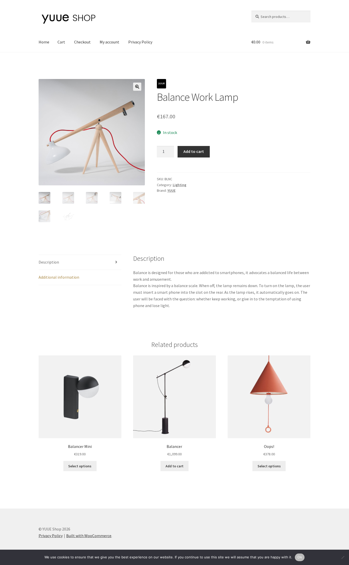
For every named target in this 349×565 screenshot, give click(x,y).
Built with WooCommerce (88, 535)
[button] (137, 87)
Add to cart (193, 151)
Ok (299, 557)
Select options (79, 466)
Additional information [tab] (59, 277)
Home (44, 41)
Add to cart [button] (174, 466)
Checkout (82, 41)
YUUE (171, 190)
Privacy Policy (140, 41)
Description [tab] (49, 262)
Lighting (179, 185)
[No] (342, 557)
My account (109, 41)
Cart (61, 41)
